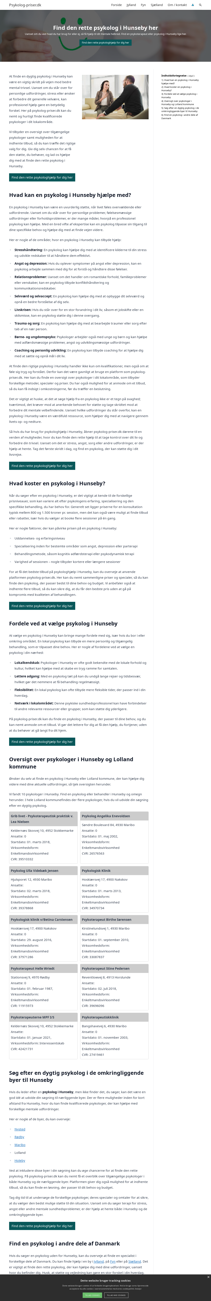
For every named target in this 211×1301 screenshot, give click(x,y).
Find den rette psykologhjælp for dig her (105, 42)
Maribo (20, 1145)
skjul (191, 75)
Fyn (143, 5)
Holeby (20, 1160)
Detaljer (138, 1289)
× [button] (208, 1277)
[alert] (105, 1287)
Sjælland (157, 5)
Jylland (131, 5)
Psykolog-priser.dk (25, 4)
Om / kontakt (177, 5)
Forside (116, 5)
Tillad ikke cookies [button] (116, 1295)
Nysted (20, 1129)
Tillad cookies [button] (92, 1295)
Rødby (19, 1137)
